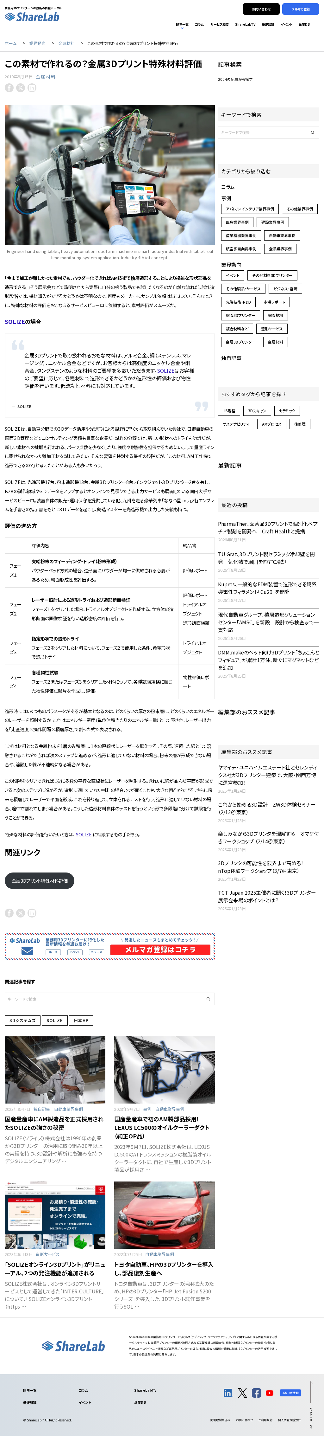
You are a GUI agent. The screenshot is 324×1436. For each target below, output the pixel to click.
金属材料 (46, 76)
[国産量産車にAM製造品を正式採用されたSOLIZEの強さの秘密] (55, 1070)
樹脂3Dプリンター (240, 315)
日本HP (81, 1020)
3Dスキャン (257, 410)
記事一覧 (29, 1390)
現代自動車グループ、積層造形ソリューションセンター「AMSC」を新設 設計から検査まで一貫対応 (268, 622)
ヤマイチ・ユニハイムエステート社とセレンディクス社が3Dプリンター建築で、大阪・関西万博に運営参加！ (267, 774)
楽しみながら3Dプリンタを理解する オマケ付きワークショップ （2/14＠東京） (268, 837)
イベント (233, 275)
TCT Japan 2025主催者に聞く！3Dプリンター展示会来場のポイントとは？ (267, 896)
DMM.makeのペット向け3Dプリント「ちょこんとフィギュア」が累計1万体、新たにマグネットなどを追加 (268, 659)
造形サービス (47, 1254)
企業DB (140, 1402)
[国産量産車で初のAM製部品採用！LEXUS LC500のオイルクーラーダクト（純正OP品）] (164, 1070)
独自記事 (42, 1109)
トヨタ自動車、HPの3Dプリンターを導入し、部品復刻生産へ (164, 1268)
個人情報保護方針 (289, 1420)
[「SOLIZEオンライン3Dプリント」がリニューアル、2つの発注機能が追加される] (55, 1215)
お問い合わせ (244, 1420)
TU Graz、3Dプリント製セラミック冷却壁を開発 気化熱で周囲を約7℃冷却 (266, 557)
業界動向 (231, 264)
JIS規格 (229, 410)
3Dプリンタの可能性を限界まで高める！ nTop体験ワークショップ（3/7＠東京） (263, 866)
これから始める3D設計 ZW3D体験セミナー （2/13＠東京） (266, 808)
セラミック (287, 410)
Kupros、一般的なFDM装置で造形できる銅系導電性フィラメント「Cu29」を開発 (267, 588)
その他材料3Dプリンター (272, 275)
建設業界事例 (272, 222)
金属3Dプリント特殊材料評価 (40, 880)
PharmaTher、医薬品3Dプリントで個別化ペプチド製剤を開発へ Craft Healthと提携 (268, 527)
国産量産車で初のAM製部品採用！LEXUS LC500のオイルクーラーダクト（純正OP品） (161, 1127)
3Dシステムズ (22, 1020)
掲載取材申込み (220, 1420)
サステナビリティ (236, 424)
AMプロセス (272, 424)
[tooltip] (9, 87)
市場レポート (274, 302)
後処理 (300, 424)
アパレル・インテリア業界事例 (250, 208)
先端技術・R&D (238, 302)
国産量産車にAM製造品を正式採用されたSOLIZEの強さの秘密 (54, 1123)
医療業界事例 (237, 222)
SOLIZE (15, 321)
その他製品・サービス (243, 288)
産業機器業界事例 (241, 235)
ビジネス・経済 (285, 288)
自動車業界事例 (68, 1109)
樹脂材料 (275, 315)
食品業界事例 (280, 248)
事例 (147, 1109)
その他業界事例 (300, 208)
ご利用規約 (265, 1420)
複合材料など (237, 328)
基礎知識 (29, 1402)
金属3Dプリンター (240, 342)
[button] (208, 999)
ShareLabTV (145, 1390)
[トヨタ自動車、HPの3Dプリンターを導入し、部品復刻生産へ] (164, 1215)
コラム (228, 186)
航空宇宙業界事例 (241, 248)
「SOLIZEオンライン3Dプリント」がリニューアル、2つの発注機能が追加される (55, 1268)
